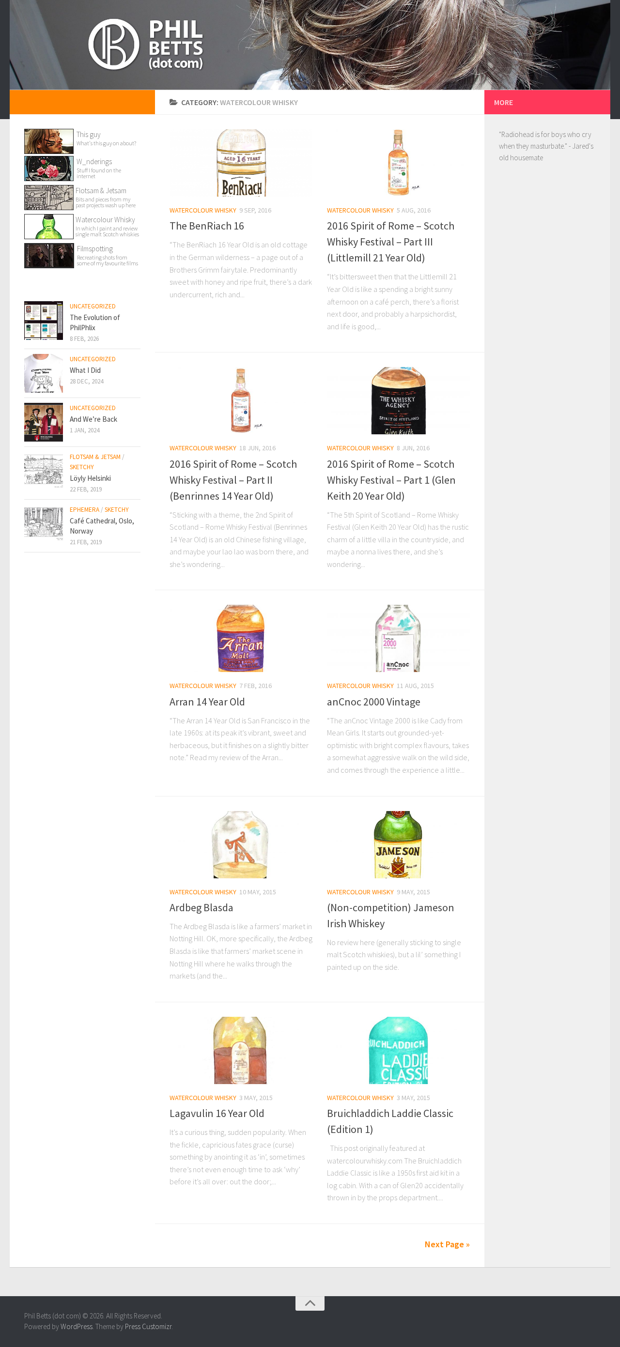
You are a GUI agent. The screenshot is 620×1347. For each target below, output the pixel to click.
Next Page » (447, 1244)
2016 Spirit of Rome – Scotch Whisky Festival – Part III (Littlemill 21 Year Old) (390, 241)
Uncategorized (93, 306)
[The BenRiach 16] (241, 163)
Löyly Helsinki (90, 478)
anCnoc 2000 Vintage (373, 701)
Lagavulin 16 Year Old (217, 1113)
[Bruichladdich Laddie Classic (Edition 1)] (398, 1050)
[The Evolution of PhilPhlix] (43, 320)
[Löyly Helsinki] (43, 471)
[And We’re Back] (43, 422)
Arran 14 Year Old (207, 701)
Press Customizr (148, 1326)
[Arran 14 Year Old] (241, 638)
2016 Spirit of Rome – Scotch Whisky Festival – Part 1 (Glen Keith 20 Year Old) (391, 480)
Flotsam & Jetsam (106, 197)
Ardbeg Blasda (201, 907)
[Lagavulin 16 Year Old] (241, 1050)
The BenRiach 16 (207, 225)
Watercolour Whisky (203, 210)
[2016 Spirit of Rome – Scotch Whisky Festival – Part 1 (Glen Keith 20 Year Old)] (398, 400)
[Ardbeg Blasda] (241, 844)
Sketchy (82, 467)
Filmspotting (95, 248)
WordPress (77, 1326)
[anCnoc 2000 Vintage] (398, 638)
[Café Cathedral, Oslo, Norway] (43, 524)
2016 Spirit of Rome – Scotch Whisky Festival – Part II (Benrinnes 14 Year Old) (233, 480)
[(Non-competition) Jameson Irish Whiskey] (398, 844)
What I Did (85, 370)
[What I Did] (43, 373)
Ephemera (84, 509)
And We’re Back (93, 419)
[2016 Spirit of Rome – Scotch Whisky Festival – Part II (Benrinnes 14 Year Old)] (241, 400)
